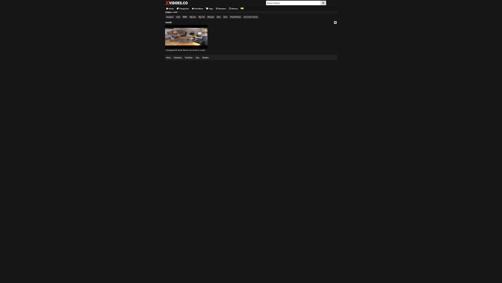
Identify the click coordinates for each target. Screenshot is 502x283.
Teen (225, 17)
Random (222, 9)
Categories (184, 9)
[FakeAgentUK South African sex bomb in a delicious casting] (186, 36)
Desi (219, 17)
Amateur (169, 17)
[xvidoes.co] (176, 5)
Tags (210, 9)
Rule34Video (235, 17)
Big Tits (202, 17)
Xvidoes (168, 12)
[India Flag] (242, 8)
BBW (185, 17)
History (234, 9)
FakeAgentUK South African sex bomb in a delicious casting (190, 50)
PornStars (198, 9)
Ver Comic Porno (251, 17)
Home (171, 9)
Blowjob (211, 17)
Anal (178, 17)
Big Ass (193, 17)
